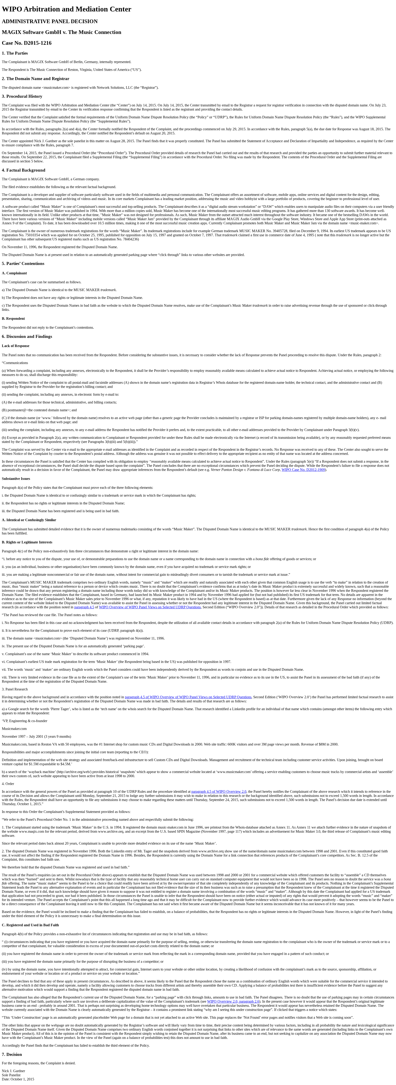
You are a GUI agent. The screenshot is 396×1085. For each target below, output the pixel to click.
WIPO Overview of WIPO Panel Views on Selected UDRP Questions (150, 607)
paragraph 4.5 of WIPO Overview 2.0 (218, 791)
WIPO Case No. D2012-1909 (303, 470)
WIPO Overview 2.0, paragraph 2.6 (233, 1001)
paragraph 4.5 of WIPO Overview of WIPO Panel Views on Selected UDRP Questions (188, 697)
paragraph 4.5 (84, 607)
